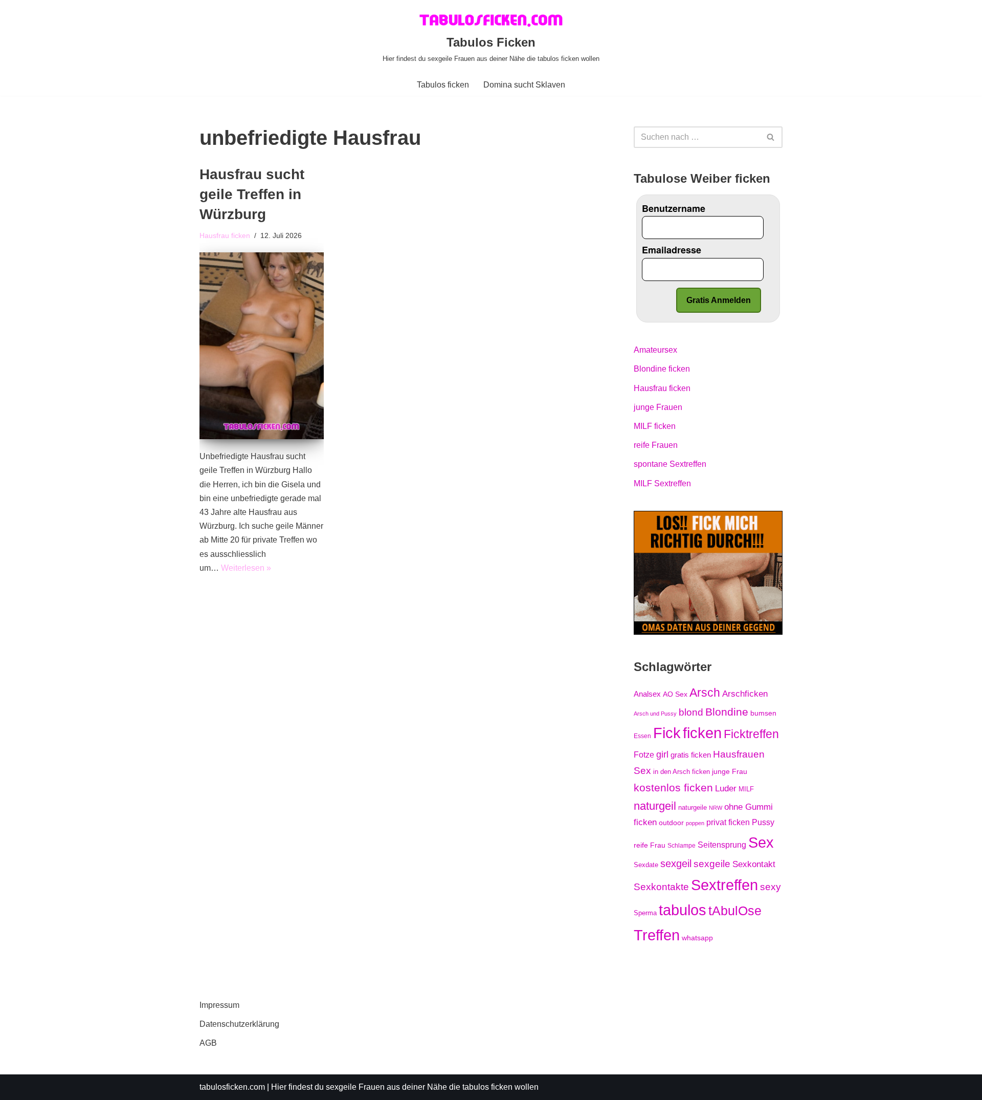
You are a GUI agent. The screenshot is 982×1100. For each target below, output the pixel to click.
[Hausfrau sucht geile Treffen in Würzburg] (261, 345)
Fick (667, 733)
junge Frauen (658, 407)
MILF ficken (655, 426)
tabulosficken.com (232, 1087)
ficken (702, 733)
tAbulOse (735, 910)
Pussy (763, 822)
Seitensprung (722, 844)
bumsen (763, 713)
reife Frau (649, 845)
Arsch (704, 692)
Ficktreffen (751, 734)
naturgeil (655, 806)
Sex (761, 842)
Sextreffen (724, 885)
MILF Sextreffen (662, 483)
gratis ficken (691, 755)
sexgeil (675, 863)
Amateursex (655, 350)
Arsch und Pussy (655, 713)
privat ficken (728, 822)
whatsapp (697, 938)
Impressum (219, 1005)
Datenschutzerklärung (239, 1024)
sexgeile (712, 863)
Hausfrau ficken (224, 235)
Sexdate (646, 865)
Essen (642, 736)
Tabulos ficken (443, 84)
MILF (746, 789)
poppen (695, 823)
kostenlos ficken (673, 787)
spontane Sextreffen (670, 464)
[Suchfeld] (771, 137)
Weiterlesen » (246, 568)
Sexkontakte (661, 886)
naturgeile (692, 807)
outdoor (671, 822)
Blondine (726, 712)
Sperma (645, 913)
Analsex (647, 694)
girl (662, 754)
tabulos (682, 909)
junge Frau (729, 771)
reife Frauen (656, 445)
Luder (725, 788)
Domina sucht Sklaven (524, 84)
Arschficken (745, 693)
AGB (208, 1043)
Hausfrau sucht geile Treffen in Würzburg (251, 194)
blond (691, 712)
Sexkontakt (753, 864)
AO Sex (675, 694)
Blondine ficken (662, 368)
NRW (715, 808)
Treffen (657, 935)
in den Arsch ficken (681, 771)
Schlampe (681, 845)
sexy (770, 886)
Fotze (644, 754)
